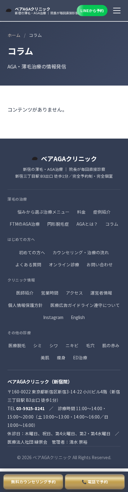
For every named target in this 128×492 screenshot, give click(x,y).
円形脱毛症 (58, 224)
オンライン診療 (64, 264)
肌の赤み (111, 345)
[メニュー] (117, 10)
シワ (53, 345)
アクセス (74, 293)
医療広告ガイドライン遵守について (85, 305)
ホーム (14, 35)
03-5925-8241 (30, 408)
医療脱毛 (17, 345)
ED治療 (80, 357)
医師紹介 (25, 293)
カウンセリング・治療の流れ (81, 252)
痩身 (61, 357)
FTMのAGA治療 (25, 224)
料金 (81, 212)
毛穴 (90, 345)
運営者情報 (101, 293)
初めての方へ (32, 252)
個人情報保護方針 (25, 305)
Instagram (53, 317)
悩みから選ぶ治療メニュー (43, 212)
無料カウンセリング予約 (33, 482)
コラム (111, 224)
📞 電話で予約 (95, 482)
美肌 (45, 357)
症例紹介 (102, 212)
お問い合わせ (100, 264)
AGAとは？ (87, 224)
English (78, 317)
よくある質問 (28, 264)
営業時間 (49, 293)
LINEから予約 (92, 10)
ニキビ (72, 345)
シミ (37, 345)
